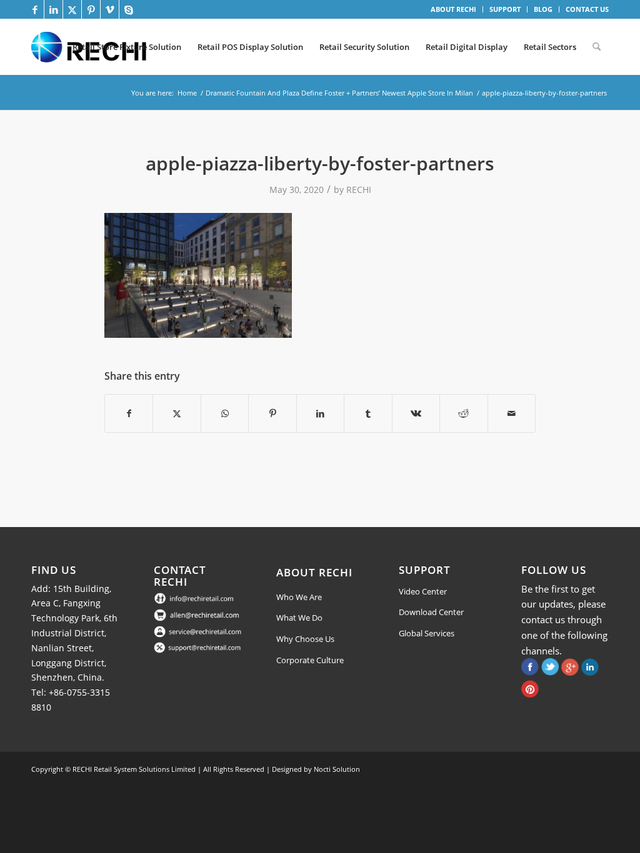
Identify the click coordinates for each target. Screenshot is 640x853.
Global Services (426, 633)
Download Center (431, 612)
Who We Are (299, 597)
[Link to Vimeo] (110, 9)
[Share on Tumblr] (367, 413)
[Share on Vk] (415, 413)
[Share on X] (176, 413)
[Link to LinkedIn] (53, 9)
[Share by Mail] (512, 413)
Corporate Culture (310, 660)
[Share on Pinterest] (272, 413)
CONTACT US (587, 9)
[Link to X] (72, 9)
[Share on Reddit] (463, 413)
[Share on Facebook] (128, 413)
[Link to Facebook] (35, 9)
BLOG (543, 9)
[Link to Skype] (128, 9)
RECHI (358, 189)
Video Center (423, 591)
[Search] (596, 46)
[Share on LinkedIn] (320, 413)
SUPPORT (505, 9)
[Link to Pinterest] (91, 9)
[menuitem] (453, 9)
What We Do (299, 617)
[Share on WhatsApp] (224, 413)
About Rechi (314, 572)
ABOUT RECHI (453, 9)
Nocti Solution (337, 769)
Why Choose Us (305, 638)
